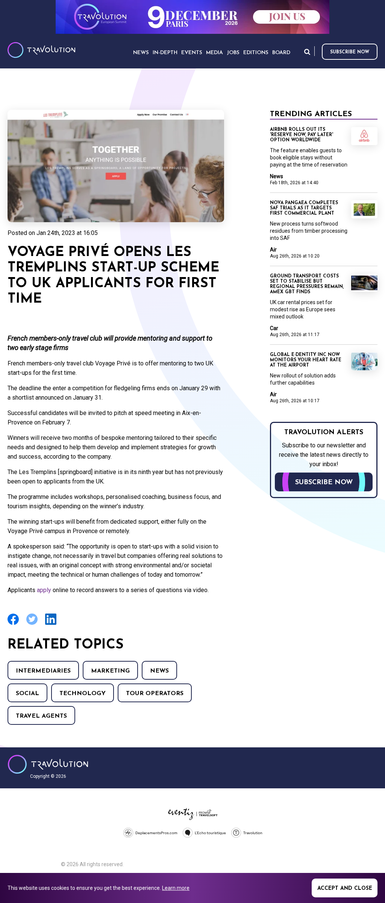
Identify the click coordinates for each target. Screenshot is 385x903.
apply (44, 590)
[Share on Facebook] (13, 624)
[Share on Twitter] (32, 624)
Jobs (233, 53)
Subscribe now (349, 52)
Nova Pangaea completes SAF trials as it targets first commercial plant (304, 208)
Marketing (110, 671)
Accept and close (344, 888)
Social (27, 694)
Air (273, 249)
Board (281, 53)
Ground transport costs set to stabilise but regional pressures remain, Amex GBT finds (307, 284)
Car (274, 328)
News (159, 671)
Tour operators (154, 694)
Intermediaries (43, 671)
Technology (82, 694)
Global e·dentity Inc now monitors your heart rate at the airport (305, 360)
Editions (255, 53)
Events (191, 53)
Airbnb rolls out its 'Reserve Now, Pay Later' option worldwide (301, 134)
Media (214, 53)
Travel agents (41, 716)
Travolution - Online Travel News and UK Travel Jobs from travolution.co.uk (48, 764)
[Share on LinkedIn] (50, 624)
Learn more (175, 888)
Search (307, 51)
